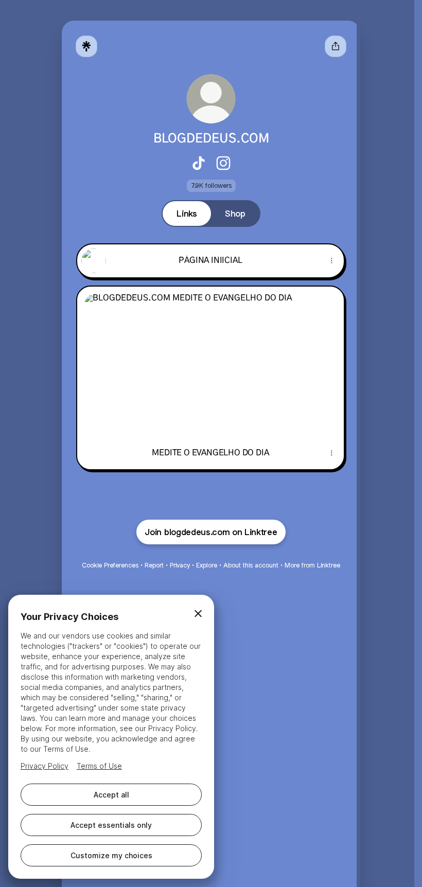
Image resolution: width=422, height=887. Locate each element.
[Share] (331, 261)
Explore (206, 565)
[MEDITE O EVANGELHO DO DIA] (210, 361)
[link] (198, 163)
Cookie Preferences (110, 565)
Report (154, 565)
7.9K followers (211, 185)
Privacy (180, 565)
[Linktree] (86, 46)
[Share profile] (335, 46)
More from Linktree (312, 565)
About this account (250, 565)
